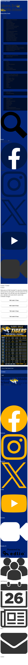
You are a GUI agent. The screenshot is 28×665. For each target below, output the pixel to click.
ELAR (7, 62)
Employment (9, 103)
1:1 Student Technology (11, 19)
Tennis (7, 84)
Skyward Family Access (11, 37)
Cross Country (9, 80)
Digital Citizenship (10, 23)
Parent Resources (10, 28)
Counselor (8, 104)
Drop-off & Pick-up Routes (12, 26)
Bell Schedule (9, 22)
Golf (7, 83)
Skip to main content (5, 1)
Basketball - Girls (10, 79)
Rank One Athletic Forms (12, 46)
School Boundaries (10, 35)
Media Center (9, 56)
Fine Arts (8, 92)
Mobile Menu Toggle (5, 13)
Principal (8, 99)
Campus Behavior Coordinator (13, 108)
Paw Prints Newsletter (11, 39)
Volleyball (8, 87)
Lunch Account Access (11, 27)
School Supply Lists (10, 36)
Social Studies (9, 68)
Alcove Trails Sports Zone (12, 74)
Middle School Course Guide (13, 49)
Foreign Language (10, 64)
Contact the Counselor (11, 40)
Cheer (7, 76)
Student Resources (10, 50)
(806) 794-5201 (7, 384)
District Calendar (10, 24)
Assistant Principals (10, 101)
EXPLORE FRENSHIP (6, 142)
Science (8, 66)
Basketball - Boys (10, 78)
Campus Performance (11, 107)
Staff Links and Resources (12, 55)
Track (7, 85)
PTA (7, 30)
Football (8, 82)
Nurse (7, 106)
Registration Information (11, 31)
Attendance (8, 21)
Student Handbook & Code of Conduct (15, 47)
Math (7, 65)
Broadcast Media (10, 93)
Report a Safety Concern (12, 33)
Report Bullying (10, 32)
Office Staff (9, 102)
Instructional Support (11, 69)
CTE (7, 61)
